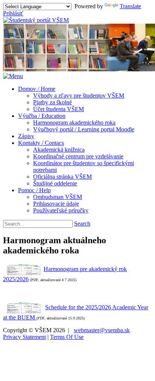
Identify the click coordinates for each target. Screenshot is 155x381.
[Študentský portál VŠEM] (36, 20)
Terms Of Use (67, 337)
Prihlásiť (13, 13)
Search (82, 223)
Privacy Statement (24, 337)
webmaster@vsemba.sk (102, 330)
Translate (130, 6)
